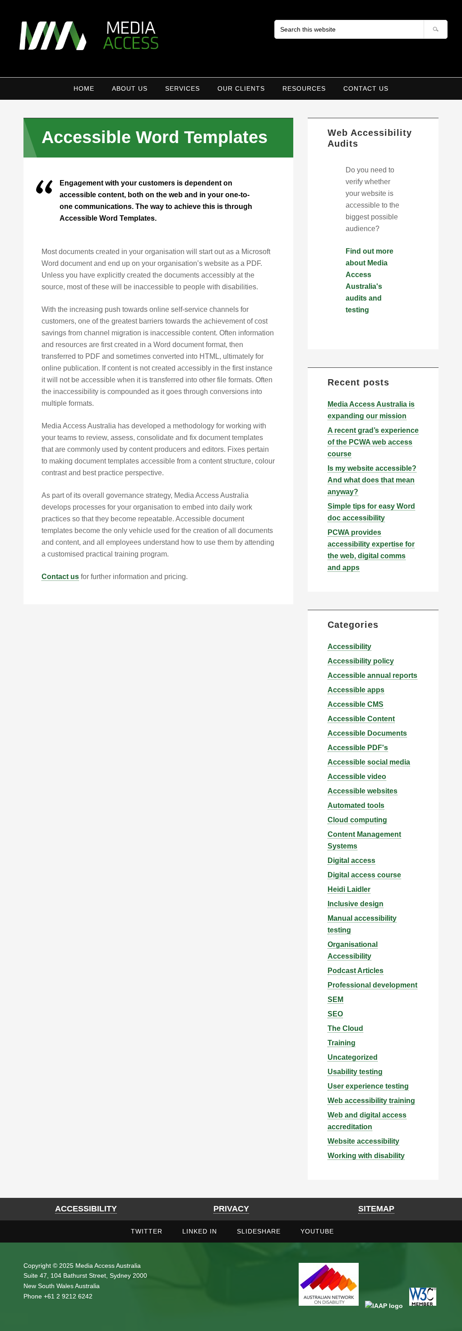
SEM (335, 999)
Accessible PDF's (358, 747)
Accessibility (349, 646)
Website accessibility (363, 1141)
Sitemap (376, 1208)
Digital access (351, 860)
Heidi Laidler (349, 889)
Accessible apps (356, 690)
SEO (335, 1014)
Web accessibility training (371, 1100)
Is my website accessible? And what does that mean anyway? (372, 480)
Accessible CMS (355, 704)
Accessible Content (361, 719)
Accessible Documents (367, 733)
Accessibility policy (361, 661)
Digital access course (364, 875)
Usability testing (355, 1072)
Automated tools (356, 805)
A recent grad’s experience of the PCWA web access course (373, 442)
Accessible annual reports (372, 675)
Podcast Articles (355, 970)
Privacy (231, 1208)
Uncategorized (353, 1057)
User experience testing (368, 1086)
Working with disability (366, 1155)
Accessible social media (369, 762)
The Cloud (345, 1028)
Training (342, 1043)
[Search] (436, 29)
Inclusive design (355, 904)
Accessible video (357, 776)
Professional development (372, 985)
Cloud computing (357, 820)
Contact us (60, 576)
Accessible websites (362, 791)
